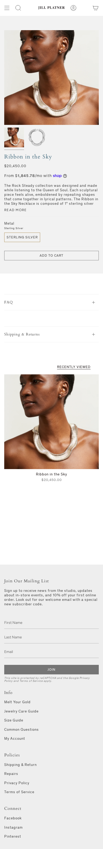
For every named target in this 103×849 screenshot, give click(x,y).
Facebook (13, 818)
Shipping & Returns (22, 334)
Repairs (11, 773)
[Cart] (95, 7)
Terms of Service (31, 681)
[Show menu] (7, 7)
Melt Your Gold (17, 702)
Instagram (13, 827)
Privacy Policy (16, 783)
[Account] (73, 7)
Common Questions (21, 729)
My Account (14, 738)
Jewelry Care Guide (21, 711)
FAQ (8, 302)
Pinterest (12, 836)
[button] (18, 7)
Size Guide (13, 720)
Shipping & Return (20, 764)
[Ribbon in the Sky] (51, 421)
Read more (15, 210)
